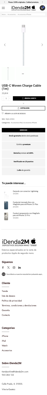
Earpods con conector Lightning (25, 191)
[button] (4, 2)
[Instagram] (14, 267)
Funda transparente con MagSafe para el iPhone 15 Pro (26, 214)
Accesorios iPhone (24, 14)
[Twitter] (8, 267)
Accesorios (12, 14)
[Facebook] (3, 267)
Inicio (4, 14)
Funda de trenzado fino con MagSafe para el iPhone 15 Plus (25, 203)
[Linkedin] (19, 267)
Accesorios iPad (17, 123)
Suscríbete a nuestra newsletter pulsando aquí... (24, 274)
